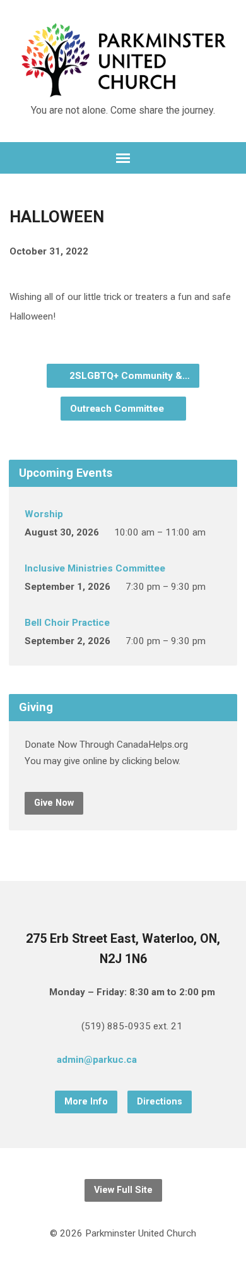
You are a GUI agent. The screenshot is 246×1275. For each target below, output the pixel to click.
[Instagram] (202, 1061)
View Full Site (123, 1190)
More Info (86, 1101)
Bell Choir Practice (67, 622)
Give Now (54, 803)
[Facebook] (182, 1061)
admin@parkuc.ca (97, 1059)
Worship (44, 514)
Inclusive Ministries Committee (95, 568)
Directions (159, 1101)
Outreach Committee (118, 408)
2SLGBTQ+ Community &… (128, 375)
